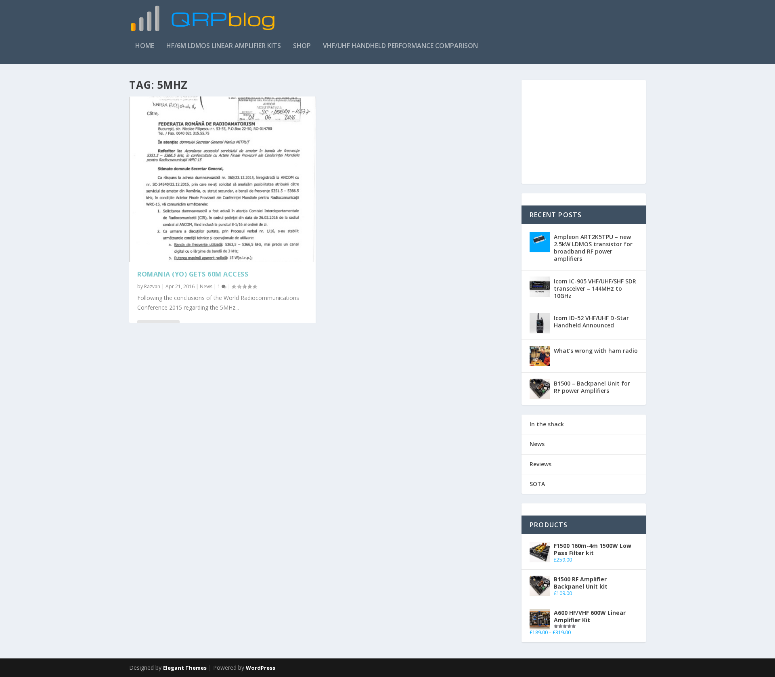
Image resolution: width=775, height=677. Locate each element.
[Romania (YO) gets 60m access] (222, 179)
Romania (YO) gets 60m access (192, 274)
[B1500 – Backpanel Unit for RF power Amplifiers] (540, 389)
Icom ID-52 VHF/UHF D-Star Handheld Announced (591, 321)
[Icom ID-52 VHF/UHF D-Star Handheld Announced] (540, 323)
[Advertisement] (499, 24)
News (206, 286)
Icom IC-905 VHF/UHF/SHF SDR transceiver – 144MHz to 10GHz (595, 288)
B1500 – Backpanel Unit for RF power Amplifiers (592, 386)
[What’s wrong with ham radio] (540, 356)
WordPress (260, 667)
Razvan (152, 286)
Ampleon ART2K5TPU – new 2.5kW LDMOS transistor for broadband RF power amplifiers (593, 248)
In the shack (547, 424)
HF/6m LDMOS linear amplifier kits (223, 46)
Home (144, 46)
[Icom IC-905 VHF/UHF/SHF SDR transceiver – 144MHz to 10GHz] (540, 287)
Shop (302, 46)
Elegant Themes (185, 667)
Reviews (540, 464)
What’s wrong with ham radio (596, 350)
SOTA (537, 484)
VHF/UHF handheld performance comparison (400, 46)
